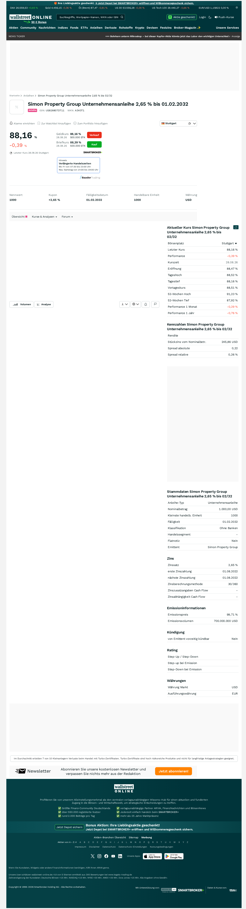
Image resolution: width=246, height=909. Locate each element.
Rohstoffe (126, 27)
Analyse (46, 304)
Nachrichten (47, 27)
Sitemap (133, 837)
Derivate (111, 27)
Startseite (14, 95)
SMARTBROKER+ (169, 812)
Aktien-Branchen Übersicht (110, 837)
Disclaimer (94, 847)
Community (28, 27)
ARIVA (100, 868)
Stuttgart (228, 243)
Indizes (63, 27)
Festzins (166, 27)
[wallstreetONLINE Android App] (174, 858)
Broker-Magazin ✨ (187, 27)
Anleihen (96, 27)
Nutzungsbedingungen (161, 847)
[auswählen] (124, 304)
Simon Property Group (223, 547)
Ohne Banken (229, 528)
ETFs (84, 27)
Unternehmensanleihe (223, 502)
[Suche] (122, 17)
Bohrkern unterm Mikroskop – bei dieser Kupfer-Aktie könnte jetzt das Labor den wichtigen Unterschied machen (159, 36)
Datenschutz (109, 847)
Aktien (13, 27)
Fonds (74, 27)
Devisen (152, 27)
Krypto (139, 27)
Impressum (80, 847)
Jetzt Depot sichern (69, 827)
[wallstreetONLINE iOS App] (152, 858)
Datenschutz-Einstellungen (133, 847)
